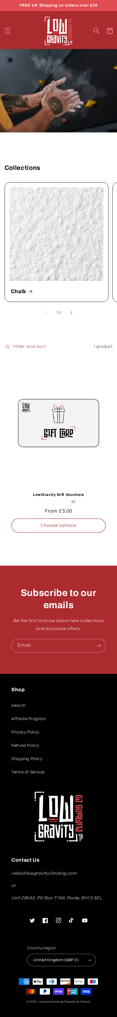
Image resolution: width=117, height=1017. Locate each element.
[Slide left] (45, 312)
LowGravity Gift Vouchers (58, 494)
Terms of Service (28, 772)
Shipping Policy (26, 759)
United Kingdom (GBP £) (55, 960)
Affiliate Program (28, 719)
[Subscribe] (98, 646)
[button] (7, 30)
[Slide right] (71, 312)
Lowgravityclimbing (50, 1002)
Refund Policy (25, 745)
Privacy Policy (25, 732)
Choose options (58, 525)
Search (18, 705)
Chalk (18, 291)
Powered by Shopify (77, 1002)
